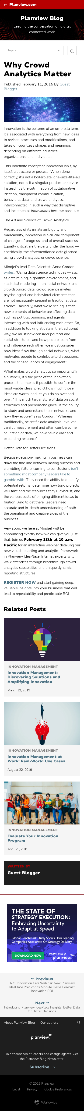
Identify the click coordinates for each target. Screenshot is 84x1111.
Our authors (49, 1022)
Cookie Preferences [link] (58, 1089)
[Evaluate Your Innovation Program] (42, 803)
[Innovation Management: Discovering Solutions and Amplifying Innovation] (42, 639)
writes (9, 272)
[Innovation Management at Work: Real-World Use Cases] (42, 723)
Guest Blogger (23, 873)
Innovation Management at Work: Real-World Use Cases (36, 756)
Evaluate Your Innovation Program (32, 835)
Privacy (32, 1089)
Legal (16, 1089)
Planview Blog (42, 18)
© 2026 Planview (42, 1083)
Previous (42, 985)
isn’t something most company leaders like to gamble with (41, 474)
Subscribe (42, 1067)
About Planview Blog (19, 1022)
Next (42, 1007)
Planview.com (23, 5)
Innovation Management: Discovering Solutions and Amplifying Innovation (33, 674)
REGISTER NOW (20, 582)
